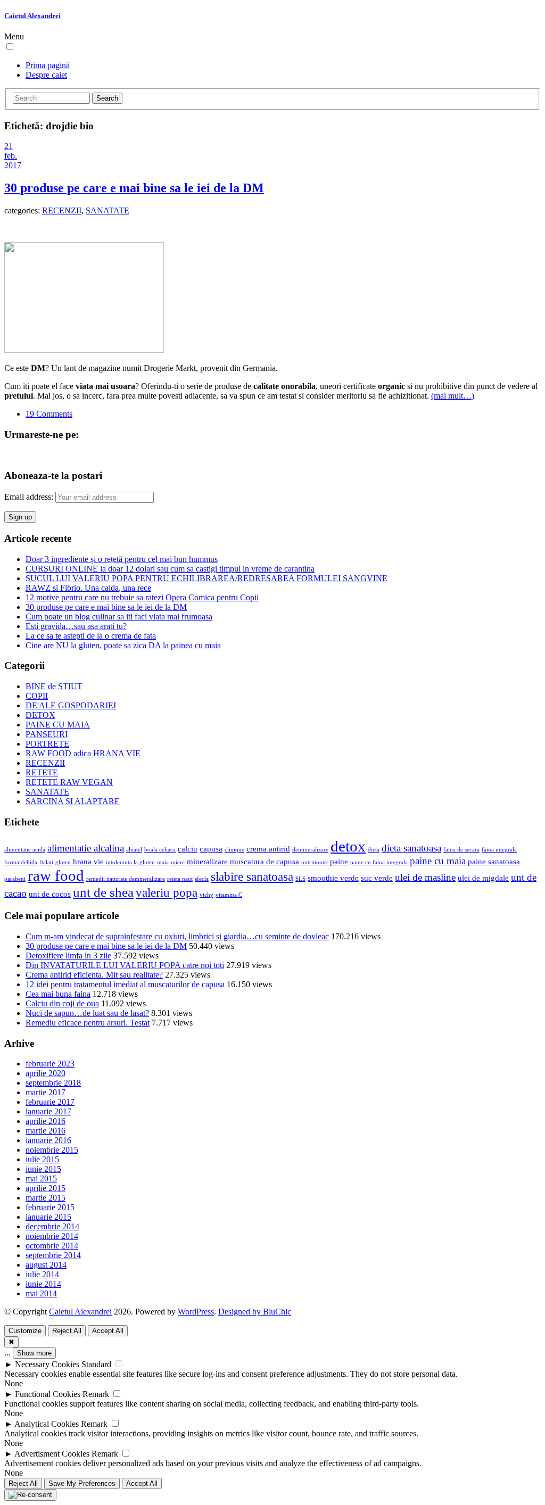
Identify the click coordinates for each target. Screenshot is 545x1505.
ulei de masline (425, 877)
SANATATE (107, 210)
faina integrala (499, 850)
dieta (373, 850)
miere (178, 862)
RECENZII (61, 210)
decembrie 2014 (52, 1226)
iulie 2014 (42, 1274)
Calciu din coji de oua (62, 1003)
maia (163, 862)
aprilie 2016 (45, 1121)
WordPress (196, 1311)
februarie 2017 (50, 1101)
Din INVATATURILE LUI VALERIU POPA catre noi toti (125, 965)
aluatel (134, 850)
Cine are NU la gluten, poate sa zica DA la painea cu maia (123, 645)
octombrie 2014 (52, 1245)
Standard (96, 1364)
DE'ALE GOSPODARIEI (71, 705)
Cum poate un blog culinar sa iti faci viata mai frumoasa (119, 616)
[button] (9, 46)
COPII (37, 695)
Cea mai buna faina (58, 993)
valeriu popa (166, 892)
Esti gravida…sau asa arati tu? (76, 626)
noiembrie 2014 (52, 1236)
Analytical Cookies (46, 1423)
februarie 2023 (50, 1063)
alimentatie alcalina (85, 848)
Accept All (107, 1331)
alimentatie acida (24, 850)
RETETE (42, 772)
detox (348, 846)
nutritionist (314, 862)
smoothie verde (333, 877)
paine (339, 861)
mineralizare (207, 861)
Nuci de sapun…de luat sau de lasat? (87, 1013)
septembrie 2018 (53, 1082)
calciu (187, 848)
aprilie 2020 (45, 1073)
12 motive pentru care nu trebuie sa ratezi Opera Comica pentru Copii (142, 597)
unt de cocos (50, 893)
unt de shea (103, 891)
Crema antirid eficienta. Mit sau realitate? (94, 974)
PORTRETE (47, 743)
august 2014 (46, 1264)
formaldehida (20, 862)
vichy (206, 895)
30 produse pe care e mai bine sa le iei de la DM (134, 188)
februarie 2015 (50, 1207)
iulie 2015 (42, 1159)
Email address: (29, 496)
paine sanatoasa (494, 861)
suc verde (377, 877)
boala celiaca (160, 850)
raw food (56, 875)
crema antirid (268, 848)
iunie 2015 (43, 1168)
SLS (300, 879)
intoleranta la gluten (130, 862)
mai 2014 (41, 1293)
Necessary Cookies (47, 1364)
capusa (211, 848)
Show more (34, 1353)
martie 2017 (45, 1092)
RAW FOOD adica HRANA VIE (83, 753)
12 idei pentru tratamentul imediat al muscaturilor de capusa (125, 984)
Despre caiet (46, 74)
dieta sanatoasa (411, 848)
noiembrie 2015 (52, 1149)
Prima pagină (48, 65)
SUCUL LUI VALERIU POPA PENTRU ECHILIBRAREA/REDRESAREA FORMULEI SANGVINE (206, 578)
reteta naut (180, 879)
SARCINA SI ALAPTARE (73, 801)
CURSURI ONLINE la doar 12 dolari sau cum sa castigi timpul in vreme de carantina (170, 568)
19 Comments (49, 413)
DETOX (40, 715)
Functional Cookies (47, 1394)
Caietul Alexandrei (32, 16)
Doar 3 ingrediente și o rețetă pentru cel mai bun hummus (122, 559)
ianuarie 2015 (48, 1216)
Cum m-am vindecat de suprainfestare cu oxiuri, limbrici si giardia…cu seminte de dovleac (177, 936)
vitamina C (229, 895)
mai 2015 (41, 1178)
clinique (234, 850)
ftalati (46, 862)
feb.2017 (12, 160)
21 (8, 146)
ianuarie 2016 (48, 1140)
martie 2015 (45, 1197)
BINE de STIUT (54, 686)
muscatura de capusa (264, 861)
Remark (95, 1394)
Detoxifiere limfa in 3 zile (68, 955)
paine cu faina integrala (379, 862)
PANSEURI (47, 734)
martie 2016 (45, 1130)
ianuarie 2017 (48, 1111)
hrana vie (88, 861)
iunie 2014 (43, 1283)
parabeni (15, 879)
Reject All (66, 1331)
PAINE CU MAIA (58, 724)
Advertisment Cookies (51, 1453)
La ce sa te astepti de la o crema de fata (91, 635)
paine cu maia (438, 860)
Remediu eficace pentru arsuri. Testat (88, 1022)
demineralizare (310, 850)
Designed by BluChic (254, 1311)
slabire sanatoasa (252, 876)
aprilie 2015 (45, 1188)
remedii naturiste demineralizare (125, 879)
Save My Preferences (81, 1483)
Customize (25, 1331)
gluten (63, 862)
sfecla (202, 879)
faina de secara (461, 850)
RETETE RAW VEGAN (69, 782)
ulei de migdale (483, 877)
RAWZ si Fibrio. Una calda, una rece (88, 587)
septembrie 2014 (53, 1255)
